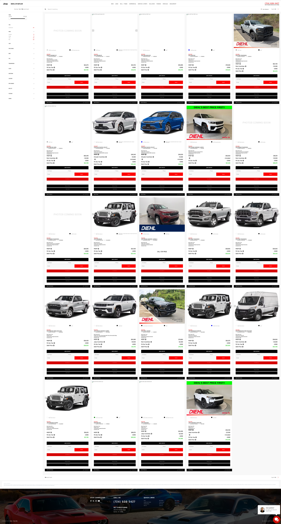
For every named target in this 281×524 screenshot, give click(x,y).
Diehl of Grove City (238, 102)
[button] (54, 68)
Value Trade (67, 97)
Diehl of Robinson (49, 102)
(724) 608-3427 (272, 3)
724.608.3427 (86, 286)
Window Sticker (67, 94)
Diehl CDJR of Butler (50, 286)
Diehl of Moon (96, 194)
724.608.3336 (86, 102)
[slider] (10, 19)
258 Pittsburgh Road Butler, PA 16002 (272, 4)
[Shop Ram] (5, 4)
